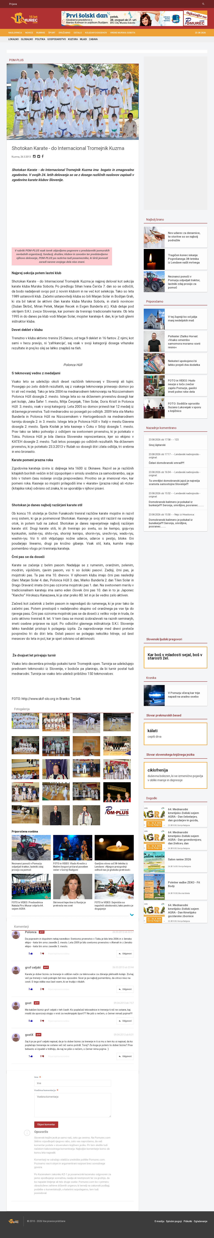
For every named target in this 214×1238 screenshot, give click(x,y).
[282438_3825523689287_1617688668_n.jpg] (57, 770)
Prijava (13, 4)
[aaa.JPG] (27, 724)
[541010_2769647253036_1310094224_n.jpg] (88, 770)
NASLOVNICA (15, 32)
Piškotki (188, 1221)
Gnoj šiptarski (157, 445)
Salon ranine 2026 (179, 859)
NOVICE (29, 32)
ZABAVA (93, 39)
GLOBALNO (27, 39)
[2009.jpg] (27, 747)
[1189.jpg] (118, 724)
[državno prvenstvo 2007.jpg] (118, 770)
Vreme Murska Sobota (122, 32)
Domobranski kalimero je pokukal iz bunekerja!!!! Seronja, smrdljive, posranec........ (171, 523)
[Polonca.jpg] (27, 770)
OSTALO (78, 32)
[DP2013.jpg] (57, 724)
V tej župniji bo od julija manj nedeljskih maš (182, 318)
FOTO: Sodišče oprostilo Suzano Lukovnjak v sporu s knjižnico (184, 407)
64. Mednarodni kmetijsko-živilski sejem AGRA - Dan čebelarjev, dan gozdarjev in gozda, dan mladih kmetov (183, 815)
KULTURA (73, 39)
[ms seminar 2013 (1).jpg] (88, 724)
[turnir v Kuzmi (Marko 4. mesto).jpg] (57, 747)
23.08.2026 (200, 32)
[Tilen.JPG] (27, 816)
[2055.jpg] (118, 747)
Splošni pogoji (174, 1221)
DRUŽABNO (64, 32)
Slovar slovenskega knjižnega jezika (170, 754)
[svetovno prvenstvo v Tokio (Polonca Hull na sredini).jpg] (118, 793)
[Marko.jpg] (57, 816)
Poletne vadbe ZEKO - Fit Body (184, 884)
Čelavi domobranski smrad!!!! (166, 462)
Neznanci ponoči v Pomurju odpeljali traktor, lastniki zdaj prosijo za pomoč (184, 282)
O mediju (159, 1221)
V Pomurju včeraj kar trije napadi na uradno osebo (184, 694)
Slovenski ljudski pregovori (164, 639)
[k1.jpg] (57, 793)
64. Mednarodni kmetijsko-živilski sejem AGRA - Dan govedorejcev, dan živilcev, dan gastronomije (184, 838)
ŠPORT (51, 32)
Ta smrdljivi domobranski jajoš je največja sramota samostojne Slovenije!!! (174, 482)
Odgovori (125, 953)
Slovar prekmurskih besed (163, 715)
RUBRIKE (40, 32)
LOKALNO (13, 39)
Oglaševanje (200, 1221)
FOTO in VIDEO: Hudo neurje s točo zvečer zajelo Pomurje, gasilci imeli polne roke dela (182, 386)
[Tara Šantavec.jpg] (88, 747)
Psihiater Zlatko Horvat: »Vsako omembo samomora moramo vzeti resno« (184, 342)
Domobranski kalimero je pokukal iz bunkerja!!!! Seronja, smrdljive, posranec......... (176, 503)
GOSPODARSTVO (56, 39)
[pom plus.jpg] (118, 816)
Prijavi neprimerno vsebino (58, 954)
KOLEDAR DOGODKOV (96, 32)
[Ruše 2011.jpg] (88, 793)
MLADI (83, 39)
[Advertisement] (175, 585)
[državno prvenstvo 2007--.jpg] (27, 793)
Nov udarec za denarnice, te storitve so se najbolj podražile (184, 236)
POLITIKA (40, 39)
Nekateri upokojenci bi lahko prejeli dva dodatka (184, 362)
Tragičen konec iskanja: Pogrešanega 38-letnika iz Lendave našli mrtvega (184, 258)
